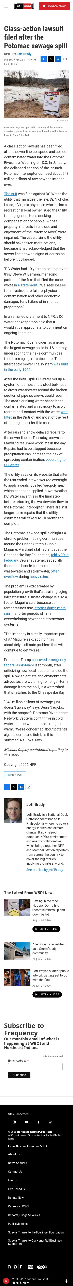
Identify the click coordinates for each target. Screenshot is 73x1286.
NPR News (15, 774)
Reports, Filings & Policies (24, 1215)
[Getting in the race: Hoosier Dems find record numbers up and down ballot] (17, 907)
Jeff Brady (24, 54)
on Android (42, 1146)
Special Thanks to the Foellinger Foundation (36, 1232)
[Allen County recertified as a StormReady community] (17, 951)
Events (12, 1180)
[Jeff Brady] (13, 810)
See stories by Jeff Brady (44, 869)
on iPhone (28, 1146)
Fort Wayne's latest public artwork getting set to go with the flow (50, 975)
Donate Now (56, 6)
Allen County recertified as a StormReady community (48, 948)
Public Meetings (18, 1223)
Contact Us (15, 1171)
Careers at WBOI (18, 1206)
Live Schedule (17, 1189)
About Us (14, 1154)
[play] (6, 1281)
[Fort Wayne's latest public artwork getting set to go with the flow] (17, 977)
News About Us (18, 1163)
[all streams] (67, 1281)
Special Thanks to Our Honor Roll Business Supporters (35, 1242)
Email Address (18, 1061)
